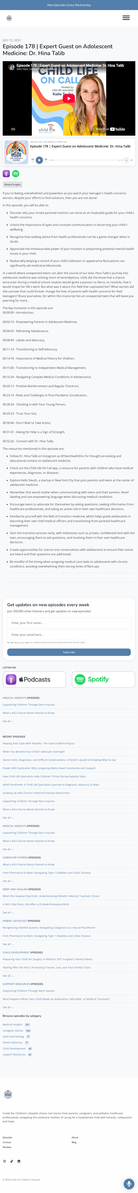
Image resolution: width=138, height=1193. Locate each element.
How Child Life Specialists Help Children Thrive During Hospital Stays (44, 776)
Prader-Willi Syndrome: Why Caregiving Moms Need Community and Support (49, 768)
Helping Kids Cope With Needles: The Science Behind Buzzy (39, 743)
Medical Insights (14, 698)
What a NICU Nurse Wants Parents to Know (29, 713)
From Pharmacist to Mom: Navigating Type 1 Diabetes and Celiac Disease (47, 872)
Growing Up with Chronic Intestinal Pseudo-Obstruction (36, 793)
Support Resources (16, 984)
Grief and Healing (15, 889)
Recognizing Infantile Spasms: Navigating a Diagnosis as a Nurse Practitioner (49, 927)
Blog (74, 1142)
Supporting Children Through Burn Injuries (29, 704)
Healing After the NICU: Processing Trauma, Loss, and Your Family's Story (47, 967)
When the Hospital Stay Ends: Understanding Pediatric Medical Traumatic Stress (51, 896)
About (75, 1137)
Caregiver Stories (15, 857)
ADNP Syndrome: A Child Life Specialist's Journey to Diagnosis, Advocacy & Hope (51, 784)
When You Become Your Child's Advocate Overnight (34, 751)
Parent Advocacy (15, 921)
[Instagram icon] (4, 1161)
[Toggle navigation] (126, 18)
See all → (8, 721)
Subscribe (69, 652)
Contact (7, 1142)
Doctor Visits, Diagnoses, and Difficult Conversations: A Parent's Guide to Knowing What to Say (59, 760)
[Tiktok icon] (11, 1161)
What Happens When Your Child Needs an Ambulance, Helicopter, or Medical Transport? (56, 999)
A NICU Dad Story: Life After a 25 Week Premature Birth (36, 904)
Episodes (7, 1137)
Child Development (16, 952)
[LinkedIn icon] (19, 1161)
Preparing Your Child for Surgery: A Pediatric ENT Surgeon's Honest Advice (47, 959)
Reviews (7, 1147)
